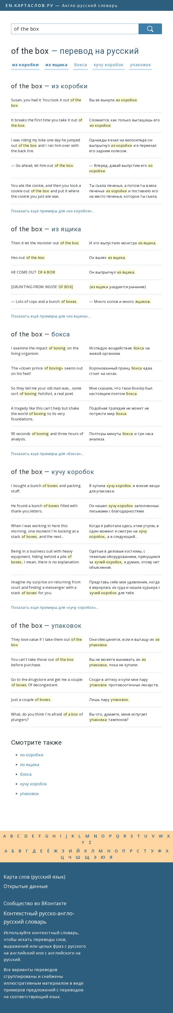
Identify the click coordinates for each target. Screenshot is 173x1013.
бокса (80, 64)
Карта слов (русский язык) (34, 876)
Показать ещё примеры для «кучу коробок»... (55, 607)
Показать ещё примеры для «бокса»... (47, 453)
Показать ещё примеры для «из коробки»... (53, 210)
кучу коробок (108, 64)
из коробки (25, 64)
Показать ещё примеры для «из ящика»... (51, 316)
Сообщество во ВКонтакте (35, 903)
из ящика (57, 64)
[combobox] (75, 28)
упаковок (140, 64)
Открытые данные (26, 886)
